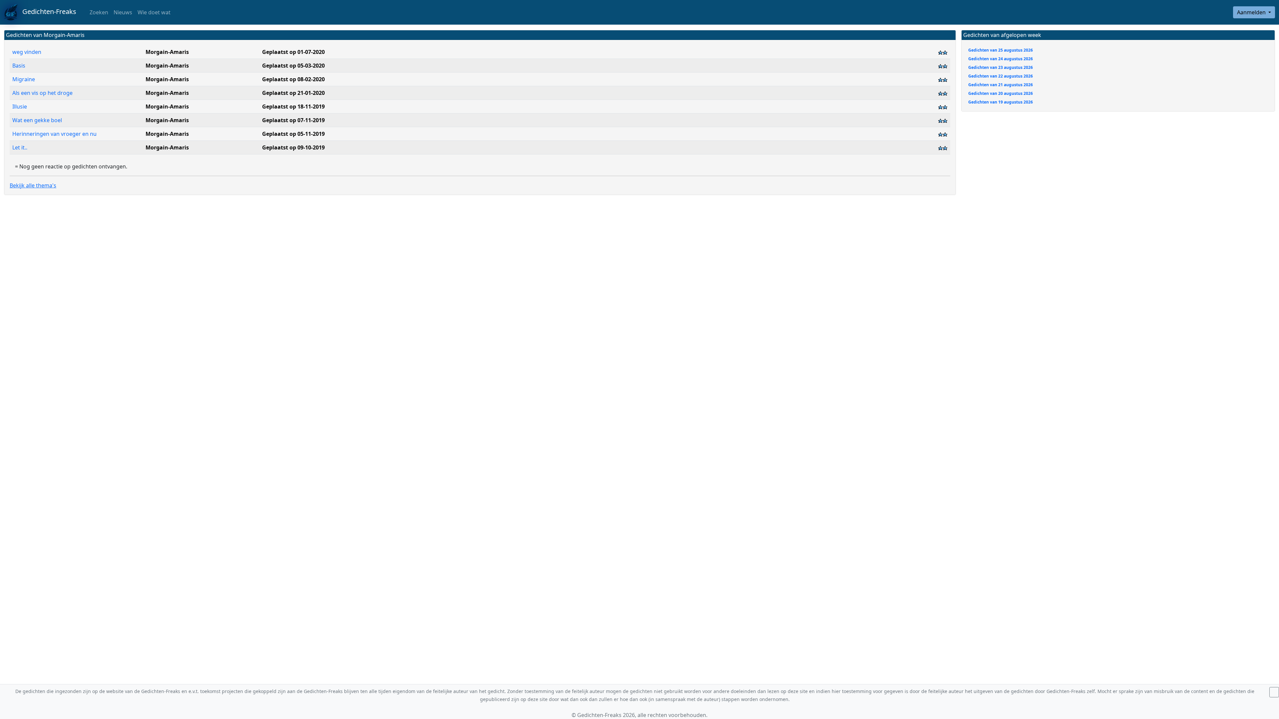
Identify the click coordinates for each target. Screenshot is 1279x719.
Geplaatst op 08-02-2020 (293, 79)
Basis (18, 65)
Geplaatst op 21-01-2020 (293, 93)
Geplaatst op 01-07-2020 (293, 52)
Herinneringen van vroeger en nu (55, 133)
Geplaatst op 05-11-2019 (293, 133)
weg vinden (26, 52)
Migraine (23, 79)
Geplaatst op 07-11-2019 (293, 120)
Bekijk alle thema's (33, 185)
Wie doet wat (154, 12)
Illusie (19, 106)
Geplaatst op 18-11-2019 (293, 106)
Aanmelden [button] (1252, 12)
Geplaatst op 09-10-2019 (293, 147)
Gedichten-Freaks (46, 11)
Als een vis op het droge (42, 93)
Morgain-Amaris (167, 52)
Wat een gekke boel (37, 120)
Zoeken (98, 12)
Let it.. (19, 147)
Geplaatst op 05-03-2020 (293, 65)
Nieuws (123, 12)
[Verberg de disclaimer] (1274, 692)
